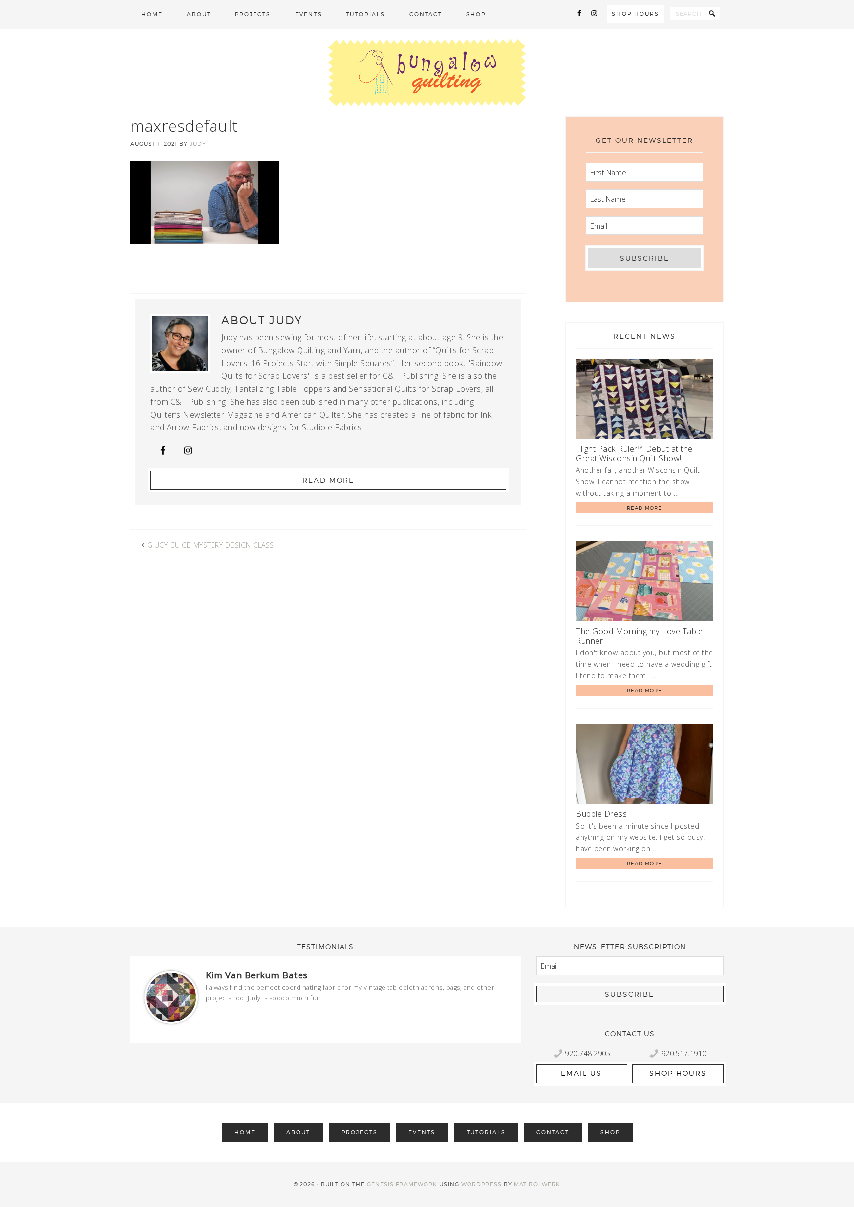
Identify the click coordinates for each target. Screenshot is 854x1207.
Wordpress (481, 1184)
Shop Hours (635, 13)
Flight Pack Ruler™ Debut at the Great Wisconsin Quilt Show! (634, 453)
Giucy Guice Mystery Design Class (210, 545)
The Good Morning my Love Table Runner (639, 636)
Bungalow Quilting (427, 72)
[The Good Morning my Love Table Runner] (644, 583)
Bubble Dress (601, 813)
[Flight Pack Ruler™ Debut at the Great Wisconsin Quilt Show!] (644, 400)
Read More (328, 480)
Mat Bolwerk (537, 1184)
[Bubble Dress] (644, 765)
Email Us (581, 1073)
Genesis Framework (402, 1184)
